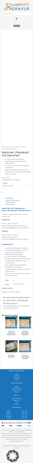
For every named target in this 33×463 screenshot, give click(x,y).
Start (3, 147)
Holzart (5, 183)
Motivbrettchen (16, 147)
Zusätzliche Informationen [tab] (12, 200)
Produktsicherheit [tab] (10, 202)
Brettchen (8, 147)
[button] (16, 19)
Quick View (11, 327)
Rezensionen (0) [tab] (10, 204)
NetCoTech (16, 448)
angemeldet (12, 306)
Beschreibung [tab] (9, 198)
